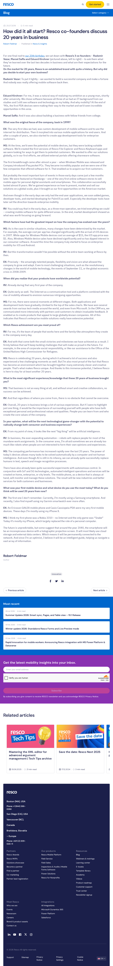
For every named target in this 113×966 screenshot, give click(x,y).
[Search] (83, 4)
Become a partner (15, 866)
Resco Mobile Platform (51, 854)
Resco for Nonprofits (50, 877)
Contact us (11, 925)
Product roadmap (84, 883)
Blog (6, 13)
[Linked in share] (63, 581)
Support (10, 957)
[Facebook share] (50, 581)
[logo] (8, 4)
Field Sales (46, 862)
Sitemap (25, 957)
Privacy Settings (59, 958)
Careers (10, 917)
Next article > (100, 590)
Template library (83, 870)
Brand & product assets (17, 921)
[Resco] (17, 792)
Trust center (81, 891)
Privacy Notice (40, 958)
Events (10, 909)
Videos (79, 879)
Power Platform (48, 913)
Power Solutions (48, 873)
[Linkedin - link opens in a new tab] (9, 934)
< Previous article (15, 590)
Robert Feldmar (15, 556)
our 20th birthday (34, 55)
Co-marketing (13, 874)
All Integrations (47, 905)
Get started (95, 4)
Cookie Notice (80, 958)
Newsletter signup (84, 895)
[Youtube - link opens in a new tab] (14, 934)
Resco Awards (13, 854)
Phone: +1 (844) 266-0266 (16, 807)
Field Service (47, 858)
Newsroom (11, 913)
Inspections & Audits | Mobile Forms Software (54, 868)
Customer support (84, 887)
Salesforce (46, 917)
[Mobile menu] (108, 4)
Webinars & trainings (85, 858)
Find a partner (13, 870)
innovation (56, 574)
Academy (80, 874)
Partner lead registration (17, 879)
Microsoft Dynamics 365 (52, 909)
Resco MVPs (12, 858)
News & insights (40, 44)
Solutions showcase (15, 862)
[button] (101, 958)
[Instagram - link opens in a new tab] (31, 934)
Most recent (11, 604)
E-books (80, 866)
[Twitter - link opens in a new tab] (25, 934)
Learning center (83, 862)
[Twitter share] (56, 581)
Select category (99, 12)
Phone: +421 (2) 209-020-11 (16, 842)
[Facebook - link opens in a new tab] (20, 934)
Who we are (12, 905)
